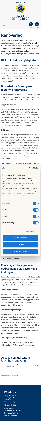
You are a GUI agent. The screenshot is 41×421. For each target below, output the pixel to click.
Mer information (29, 231)
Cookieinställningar (11, 413)
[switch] (36, 210)
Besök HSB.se (9, 408)
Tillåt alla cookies (20, 238)
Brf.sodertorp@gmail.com (12, 402)
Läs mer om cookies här (12, 410)
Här (2, 342)
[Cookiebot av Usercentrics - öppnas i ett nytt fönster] (29, 168)
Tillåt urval (20, 244)
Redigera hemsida (10, 415)
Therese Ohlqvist (13, 375)
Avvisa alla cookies (20, 251)
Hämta (37, 365)
